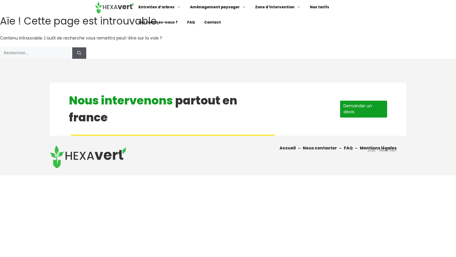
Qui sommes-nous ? (158, 22)
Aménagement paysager (215, 7)
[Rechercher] (79, 53)
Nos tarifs (319, 7)
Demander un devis (357, 109)
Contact (212, 22)
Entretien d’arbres (156, 7)
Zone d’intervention (274, 7)
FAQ (191, 22)
